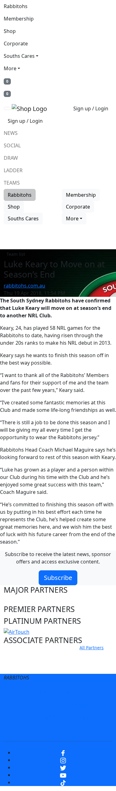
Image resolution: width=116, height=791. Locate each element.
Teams (12, 182)
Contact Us (82, 704)
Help (54, 704)
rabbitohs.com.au (24, 285)
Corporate (16, 43)
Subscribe (58, 577)
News (11, 133)
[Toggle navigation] (8, 108)
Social (12, 145)
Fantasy (58, 729)
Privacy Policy (78, 692)
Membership (19, 18)
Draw (11, 157)
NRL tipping (83, 717)
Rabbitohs (16, 6)
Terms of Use (37, 692)
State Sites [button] (22, 666)
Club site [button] (19, 655)
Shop (10, 31)
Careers (30, 704)
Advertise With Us (39, 717)
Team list (15, 254)
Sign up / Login (90, 108)
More (10, 68)
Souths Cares (19, 56)
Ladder (13, 170)
